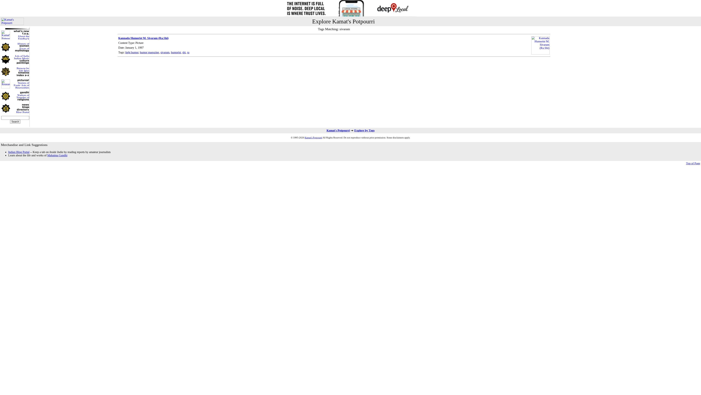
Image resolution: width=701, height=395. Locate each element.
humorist (176, 52)
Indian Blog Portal (18, 152)
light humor (131, 52)
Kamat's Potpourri (338, 130)
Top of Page (693, 163)
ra (188, 52)
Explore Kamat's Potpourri (343, 21)
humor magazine (149, 52)
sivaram (164, 52)
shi (184, 52)
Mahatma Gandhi (57, 155)
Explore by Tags (364, 130)
